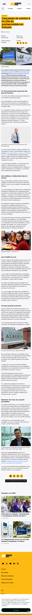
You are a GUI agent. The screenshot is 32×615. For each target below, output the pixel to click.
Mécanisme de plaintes (7, 576)
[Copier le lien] (26, 43)
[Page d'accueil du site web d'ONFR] (16, 4)
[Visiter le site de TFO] (3, 4)
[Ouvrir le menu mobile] (2, 8)
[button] (29, 596)
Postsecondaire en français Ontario (16, 480)
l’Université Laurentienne (8, 71)
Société (28, 8)
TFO (2, 590)
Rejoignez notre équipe (7, 582)
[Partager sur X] (20, 43)
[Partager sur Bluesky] (18, 43)
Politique (19, 8)
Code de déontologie (6, 579)
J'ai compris (16, 610)
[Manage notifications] (28, 611)
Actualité (10, 8)
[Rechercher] (29, 4)
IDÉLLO (3, 594)
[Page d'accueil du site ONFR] (16, 555)
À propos (3, 569)
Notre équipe (4, 572)
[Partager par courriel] (23, 43)
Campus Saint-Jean (24, 71)
